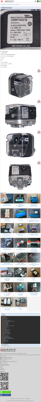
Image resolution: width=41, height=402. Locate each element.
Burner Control (4, 319)
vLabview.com (28, 398)
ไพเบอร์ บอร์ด (4, 328)
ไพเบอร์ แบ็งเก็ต (4, 326)
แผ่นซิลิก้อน (4, 339)
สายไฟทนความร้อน (5, 340)
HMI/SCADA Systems (6, 345)
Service (1, 367)
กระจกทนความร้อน (5, 341)
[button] (35, 1)
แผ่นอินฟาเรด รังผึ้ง (5, 324)
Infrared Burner (4, 317)
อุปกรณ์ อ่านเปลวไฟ (5, 318)
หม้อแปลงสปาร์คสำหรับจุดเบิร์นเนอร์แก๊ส (8, 321)
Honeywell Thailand (10, 4)
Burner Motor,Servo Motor (6, 320)
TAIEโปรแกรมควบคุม (5, 331)
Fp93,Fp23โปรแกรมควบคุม (6, 329)
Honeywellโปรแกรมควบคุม (6, 332)
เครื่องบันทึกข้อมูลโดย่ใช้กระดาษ (7, 337)
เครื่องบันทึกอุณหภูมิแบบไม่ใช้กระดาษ (8, 338)
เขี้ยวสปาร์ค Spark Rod (5, 336)
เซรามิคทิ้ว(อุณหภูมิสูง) (5, 322)
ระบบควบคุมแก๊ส (5, 344)
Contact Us (2, 368)
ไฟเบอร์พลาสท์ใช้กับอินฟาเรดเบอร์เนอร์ (8, 325)
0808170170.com (21, 398)
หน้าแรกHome (3, 4)
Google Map (3, 369)
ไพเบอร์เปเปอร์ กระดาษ (5, 327)
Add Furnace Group (14, 398)
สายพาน (3, 334)
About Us (1, 366)
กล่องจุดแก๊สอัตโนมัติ (5, 335)
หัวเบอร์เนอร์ (4, 316)
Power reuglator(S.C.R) (5, 330)
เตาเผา (3, 313)
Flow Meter (4, 342)
